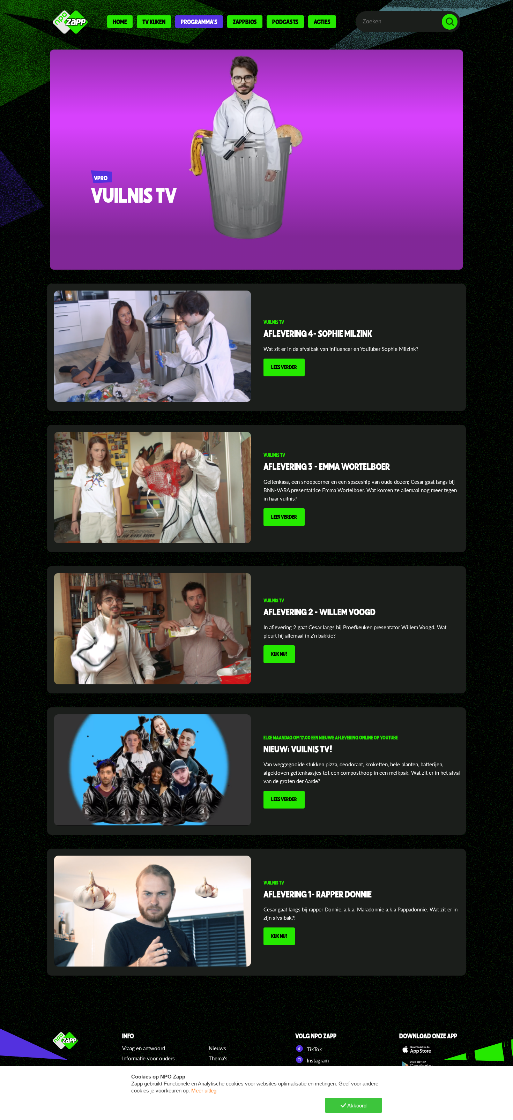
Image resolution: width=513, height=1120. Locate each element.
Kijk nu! (279, 653)
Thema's (218, 1058)
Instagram (317, 1060)
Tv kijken (153, 21)
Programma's (199, 21)
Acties (322, 21)
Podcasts (285, 21)
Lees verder (284, 366)
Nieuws (217, 1048)
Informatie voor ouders (148, 1058)
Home (120, 21)
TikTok (313, 1049)
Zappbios (245, 21)
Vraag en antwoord (143, 1048)
